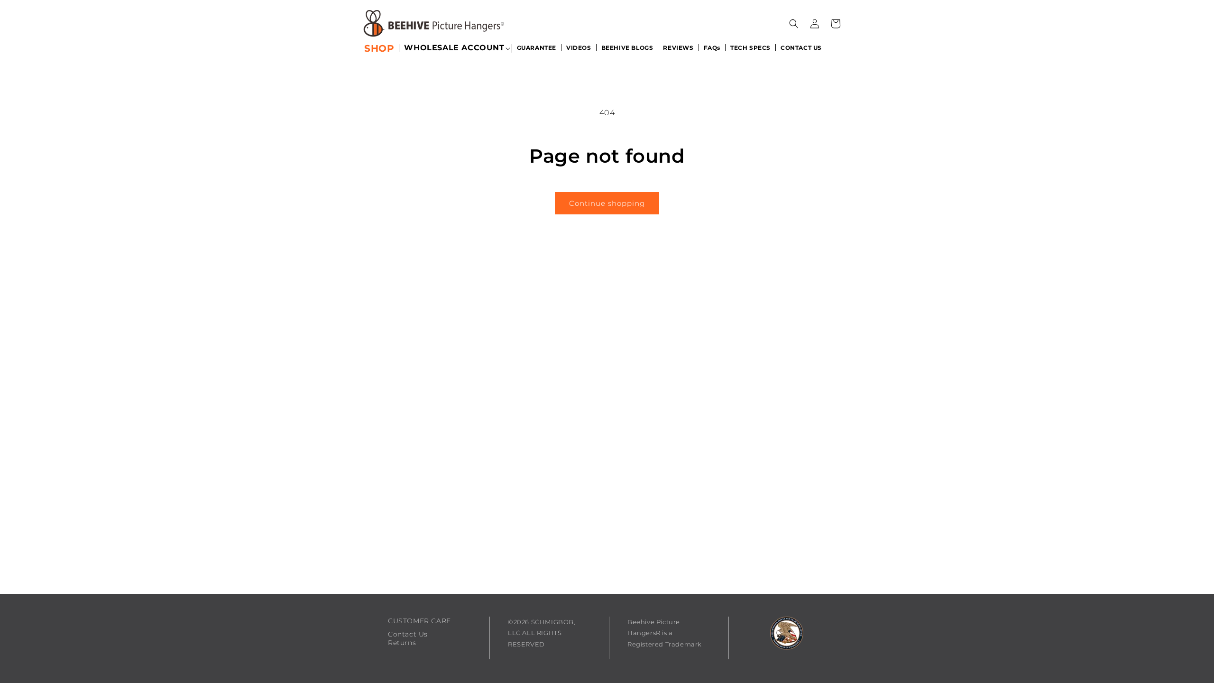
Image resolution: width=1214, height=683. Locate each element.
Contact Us (408, 634)
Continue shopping (607, 203)
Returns (402, 642)
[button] (454, 48)
